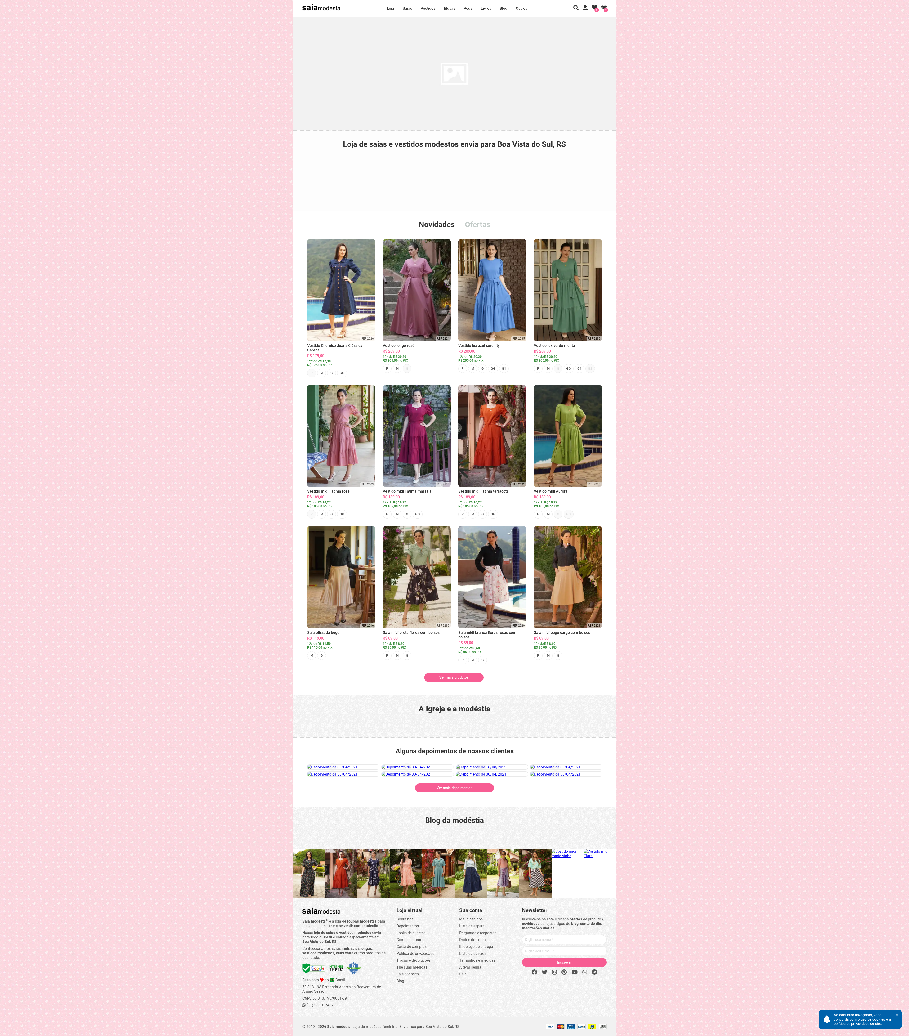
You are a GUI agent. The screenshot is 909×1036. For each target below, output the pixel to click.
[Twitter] (544, 972)
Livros (486, 8)
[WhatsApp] (584, 972)
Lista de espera (472, 926)
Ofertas (477, 224)
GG (342, 373)
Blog (503, 8)
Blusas (449, 8)
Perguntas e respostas (477, 933)
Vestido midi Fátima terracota (483, 491)
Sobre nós (405, 919)
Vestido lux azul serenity (479, 345)
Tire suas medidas (412, 967)
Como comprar (409, 939)
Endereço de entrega (476, 946)
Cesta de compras (412, 946)
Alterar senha (470, 967)
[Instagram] (554, 972)
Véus (468, 8)
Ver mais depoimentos (454, 788)
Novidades (436, 224)
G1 (504, 368)
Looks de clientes (411, 933)
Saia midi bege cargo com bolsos (562, 632)
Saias (407, 8)
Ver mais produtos (454, 677)
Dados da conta (472, 939)
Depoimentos (408, 926)
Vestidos (428, 8)
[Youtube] (574, 972)
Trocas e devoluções (414, 960)
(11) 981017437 (320, 1005)
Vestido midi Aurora (551, 491)
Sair (462, 974)
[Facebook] (534, 972)
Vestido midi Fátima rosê (328, 491)
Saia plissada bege (323, 632)
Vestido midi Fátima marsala (407, 491)
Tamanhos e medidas (477, 960)
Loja (390, 8)
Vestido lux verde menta (554, 345)
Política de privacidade (415, 953)
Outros (521, 8)
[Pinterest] (564, 972)
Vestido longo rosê (398, 345)
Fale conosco (408, 974)
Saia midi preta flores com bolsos (411, 632)
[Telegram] (594, 972)
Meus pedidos (471, 919)
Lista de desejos (472, 953)
